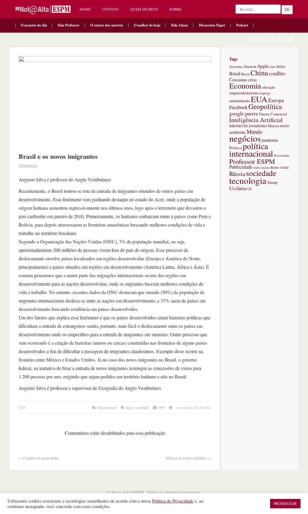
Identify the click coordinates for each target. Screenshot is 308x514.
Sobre (175, 9)
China (259, 72)
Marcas (273, 125)
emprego (264, 93)
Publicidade (240, 167)
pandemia (270, 140)
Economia (245, 85)
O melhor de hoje (147, 25)
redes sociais (261, 167)
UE (249, 188)
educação (268, 87)
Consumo (238, 80)
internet (236, 125)
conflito (277, 73)
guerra (251, 113)
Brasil (234, 73)
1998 (161, 407)
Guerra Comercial (273, 114)
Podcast (242, 25)
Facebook (238, 107)
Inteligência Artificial (256, 120)
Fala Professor (68, 25)
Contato (110, 9)
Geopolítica (265, 106)
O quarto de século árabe (40, 458)
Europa (276, 100)
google (236, 113)
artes (273, 66)
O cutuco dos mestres (106, 25)
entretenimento (239, 100)
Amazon (249, 66)
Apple (263, 66)
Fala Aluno (179, 25)
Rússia (237, 174)
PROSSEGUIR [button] (285, 503)
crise (252, 80)
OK (287, 10)
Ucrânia (237, 188)
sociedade (142, 407)
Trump (272, 182)
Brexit (245, 74)
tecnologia (247, 180)
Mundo (254, 131)
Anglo (129, 407)
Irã (246, 125)
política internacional (251, 149)
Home (85, 9)
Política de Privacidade (172, 501)
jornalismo (258, 125)
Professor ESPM (252, 161)
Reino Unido (280, 167)
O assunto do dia (34, 25)
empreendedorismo (243, 93)
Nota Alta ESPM (128, 492)
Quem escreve (144, 9)
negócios (245, 138)
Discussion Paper (212, 25)
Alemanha (235, 66)
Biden (281, 66)
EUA (259, 99)
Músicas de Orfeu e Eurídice (186, 458)
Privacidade (281, 155)
